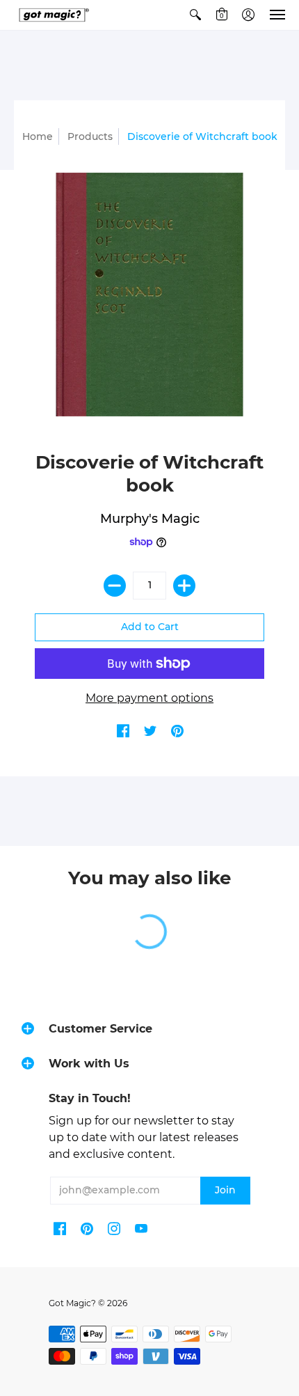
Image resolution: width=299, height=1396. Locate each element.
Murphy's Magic (150, 518)
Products (90, 136)
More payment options (149, 698)
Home (37, 136)
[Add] (184, 585)
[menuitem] (195, 15)
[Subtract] (115, 585)
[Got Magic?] (52, 15)
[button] (195, 15)
